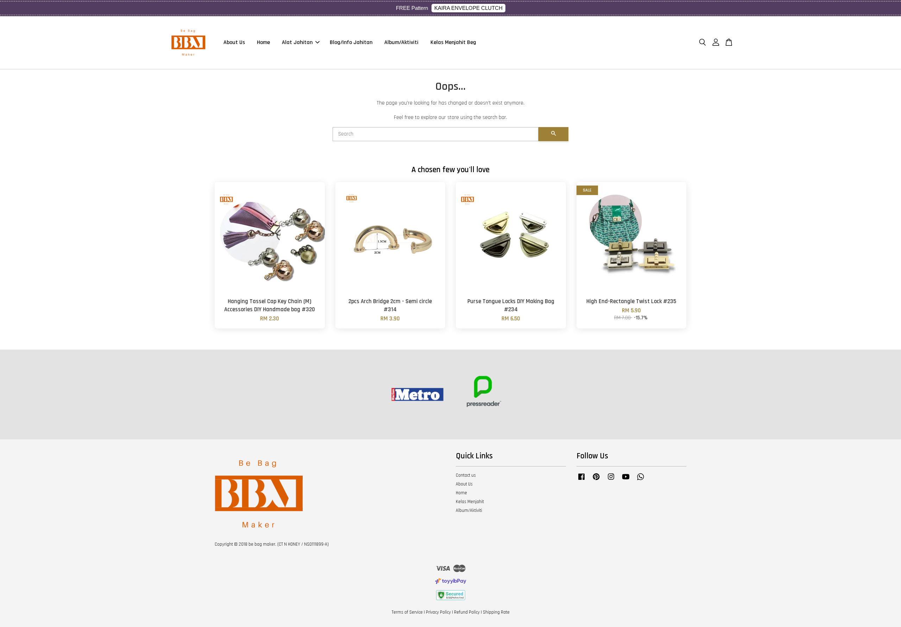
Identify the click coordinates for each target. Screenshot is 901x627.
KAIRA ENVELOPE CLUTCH (468, 8)
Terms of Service (407, 612)
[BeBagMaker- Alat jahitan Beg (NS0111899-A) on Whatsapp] (640, 480)
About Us (234, 42)
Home (263, 42)
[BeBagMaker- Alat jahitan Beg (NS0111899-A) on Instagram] (611, 480)
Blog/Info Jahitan (351, 42)
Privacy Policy (438, 612)
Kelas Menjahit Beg (453, 42)
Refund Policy (467, 612)
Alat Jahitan (297, 42)
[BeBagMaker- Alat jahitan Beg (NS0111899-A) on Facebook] (581, 480)
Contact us (466, 475)
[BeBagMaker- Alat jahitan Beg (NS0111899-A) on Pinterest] (596, 480)
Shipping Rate (496, 612)
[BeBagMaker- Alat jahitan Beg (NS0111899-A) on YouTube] (626, 480)
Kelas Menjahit (470, 501)
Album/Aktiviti (401, 42)
